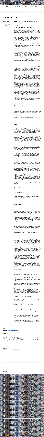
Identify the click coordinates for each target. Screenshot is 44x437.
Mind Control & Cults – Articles (8, 391)
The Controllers (6, 417)
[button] (32, 9)
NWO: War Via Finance (7, 399)
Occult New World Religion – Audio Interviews (10, 406)
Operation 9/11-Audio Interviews (8, 412)
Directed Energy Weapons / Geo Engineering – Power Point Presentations (13, 388)
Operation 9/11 (6, 409)
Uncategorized (6, 427)
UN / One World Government (7, 422)
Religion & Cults (6, 414)
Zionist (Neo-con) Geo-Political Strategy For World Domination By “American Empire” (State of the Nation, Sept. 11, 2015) (21, 337)
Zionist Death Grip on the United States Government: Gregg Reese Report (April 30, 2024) (9, 337)
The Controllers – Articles (7, 419)
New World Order (6, 394)
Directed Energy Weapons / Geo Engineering (9, 383)
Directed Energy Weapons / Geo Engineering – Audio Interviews (12, 386)
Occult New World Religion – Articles (8, 404)
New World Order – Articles (7, 396)
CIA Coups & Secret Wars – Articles (8, 381)
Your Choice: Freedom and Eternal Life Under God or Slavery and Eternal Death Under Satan (34, 337)
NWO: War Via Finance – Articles (8, 401)
